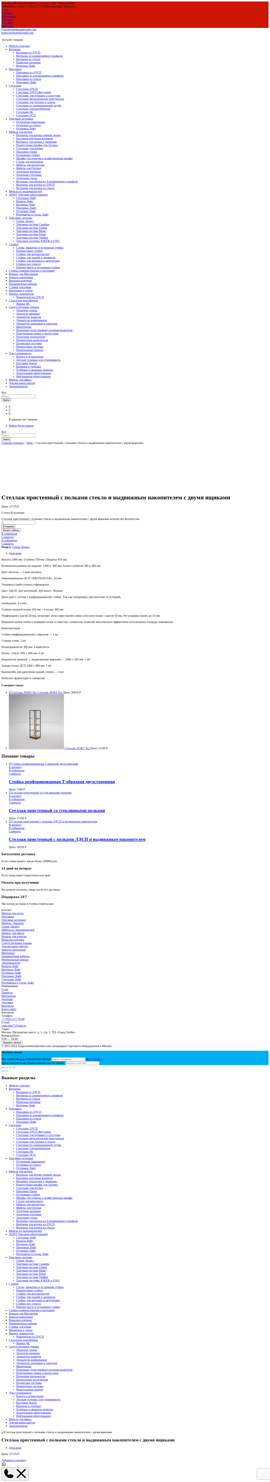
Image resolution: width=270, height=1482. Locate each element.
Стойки (13, 1283)
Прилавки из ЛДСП (28, 72)
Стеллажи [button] (15, 85)
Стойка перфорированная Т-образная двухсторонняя (62, 781)
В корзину (8, 526)
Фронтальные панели (29, 350)
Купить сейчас (11, 530)
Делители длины (26, 310)
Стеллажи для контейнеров (33, 108)
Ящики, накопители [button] (21, 293)
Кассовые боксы (26, 363)
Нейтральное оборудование (33, 376)
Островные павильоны (30, 122)
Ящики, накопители (21, 1333)
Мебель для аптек (12, 913)
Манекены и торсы (21, 290)
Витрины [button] (15, 49)
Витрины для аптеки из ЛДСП (35, 184)
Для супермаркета (20, 1392)
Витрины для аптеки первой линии (38, 135)
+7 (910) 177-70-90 (12, 1019)
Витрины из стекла (28, 59)
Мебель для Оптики (28, 168)
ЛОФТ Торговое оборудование (28, 1234)
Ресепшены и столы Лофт (32, 214)
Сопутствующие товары (16, 943)
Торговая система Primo (31, 234)
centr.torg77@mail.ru (13, 1025)
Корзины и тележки (28, 366)
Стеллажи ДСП (26, 115)
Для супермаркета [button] (20, 353)
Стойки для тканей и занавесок (35, 257)
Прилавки (7, 916)
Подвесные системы (29, 343)
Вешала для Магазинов (23, 274)
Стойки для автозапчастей (32, 254)
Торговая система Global (31, 227)
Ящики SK (23, 303)
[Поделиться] (6, 1067)
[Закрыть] (2, 1067)
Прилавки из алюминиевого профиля (39, 75)
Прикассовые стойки (29, 250)
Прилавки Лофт (26, 82)
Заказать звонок (12, 1042)
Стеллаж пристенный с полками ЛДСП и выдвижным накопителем (77, 839)
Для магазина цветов (22, 383)
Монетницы (23, 326)
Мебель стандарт (19, 46)
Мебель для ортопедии (30, 165)
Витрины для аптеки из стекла (35, 188)
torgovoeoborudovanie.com (17, 32)
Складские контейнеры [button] (23, 300)
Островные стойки (28, 155)
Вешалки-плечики (20, 280)
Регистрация (25, 425)
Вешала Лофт (24, 201)
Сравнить (7, 537)
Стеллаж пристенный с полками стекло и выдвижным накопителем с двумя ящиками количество (62, 518)
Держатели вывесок (28, 317)
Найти (6, 400)
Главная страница (12, 442)
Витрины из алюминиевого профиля (39, 55)
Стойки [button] (13, 244)
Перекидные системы (29, 346)
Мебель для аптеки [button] (21, 131)
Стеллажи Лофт (26, 198)
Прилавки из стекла (28, 79)
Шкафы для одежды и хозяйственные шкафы (44, 158)
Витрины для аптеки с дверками (36, 141)
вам (22, 1059)
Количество (132, 518)
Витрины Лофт (25, 65)
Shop (30, 442)
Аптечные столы (26, 178)
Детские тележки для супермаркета (38, 360)
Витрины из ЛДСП (28, 52)
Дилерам (6, 19)
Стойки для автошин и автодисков (38, 260)
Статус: (6, 512)
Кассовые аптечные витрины (34, 138)
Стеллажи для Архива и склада (35, 102)
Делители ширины (28, 313)
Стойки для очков (20, 287)
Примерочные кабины (23, 283)
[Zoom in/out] (13, 1067)
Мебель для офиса (20, 379)
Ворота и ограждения (29, 356)
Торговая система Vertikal (32, 237)
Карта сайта (8, 1009)
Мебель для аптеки (21, 1171)
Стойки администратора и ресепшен (32, 270)
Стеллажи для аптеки (29, 148)
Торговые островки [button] (21, 118)
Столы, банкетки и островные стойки (40, 247)
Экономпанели (18, 386)
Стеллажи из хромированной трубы (38, 105)
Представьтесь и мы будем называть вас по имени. (33, 1062)
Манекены (8, 953)
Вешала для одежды (13, 936)
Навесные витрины (28, 62)
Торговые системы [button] (20, 217)
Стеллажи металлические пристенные (40, 98)
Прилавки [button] (15, 69)
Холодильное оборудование (33, 373)
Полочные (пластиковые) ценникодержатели (44, 330)
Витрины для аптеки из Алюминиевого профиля (47, 181)
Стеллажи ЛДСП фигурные (33, 92)
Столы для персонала (29, 161)
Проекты (7, 13)
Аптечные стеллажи (29, 174)
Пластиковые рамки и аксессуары (37, 333)
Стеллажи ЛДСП (27, 89)
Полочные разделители (30, 336)
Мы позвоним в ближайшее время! (26, 1059)
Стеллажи (15, 1125)
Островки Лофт (26, 128)
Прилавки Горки (26, 151)
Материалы (8, 16)
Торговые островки (13, 919)
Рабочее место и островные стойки (38, 267)
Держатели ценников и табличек (36, 323)
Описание (15, 553)
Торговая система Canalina (32, 224)
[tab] (139, 553)
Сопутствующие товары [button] (24, 307)
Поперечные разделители (32, 340)
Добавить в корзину (13, 1460)
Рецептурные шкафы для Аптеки (37, 145)
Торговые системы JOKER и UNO (38, 241)
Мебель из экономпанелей (25, 191)
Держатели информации (31, 320)
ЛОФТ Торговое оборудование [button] (28, 194)
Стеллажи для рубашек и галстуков (38, 95)
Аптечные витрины (28, 171)
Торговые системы (20, 1257)
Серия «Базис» (25, 221)
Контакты (7, 26)
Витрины (15, 1088)
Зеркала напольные (21, 277)
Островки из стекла (28, 125)
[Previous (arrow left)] (2, 1070)
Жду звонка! (94, 1059)
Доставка (7, 22)
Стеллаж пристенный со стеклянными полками (57, 810)
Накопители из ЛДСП (30, 297)
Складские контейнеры (23, 1340)
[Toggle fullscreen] (10, 1067)
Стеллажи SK (24, 112)
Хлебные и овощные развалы (34, 369)
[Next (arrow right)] (6, 1070)
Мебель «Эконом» (12, 923)
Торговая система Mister (31, 231)
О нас (5, 9)
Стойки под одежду (28, 264)
